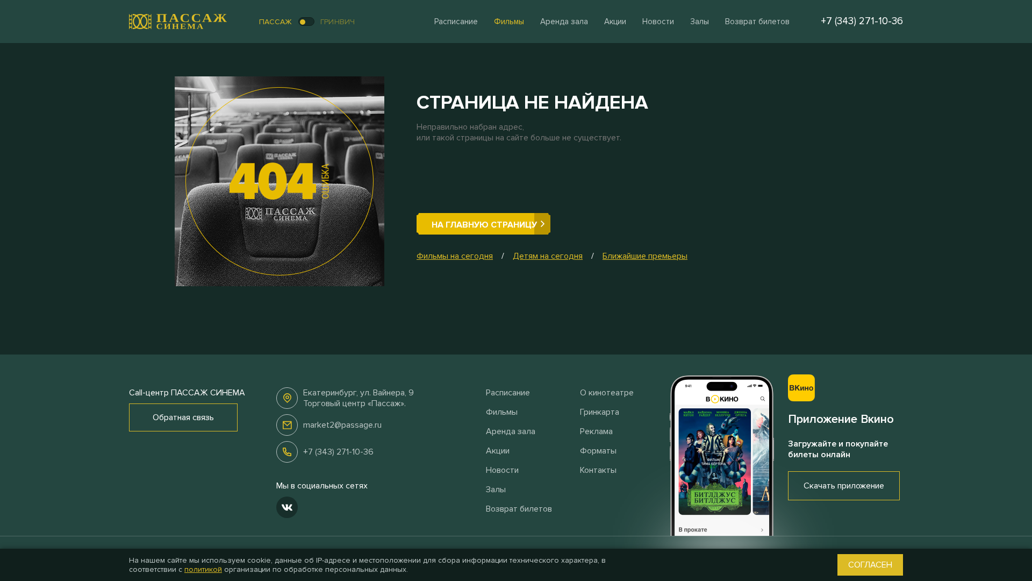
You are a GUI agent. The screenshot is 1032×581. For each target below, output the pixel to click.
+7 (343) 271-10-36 (338, 452)
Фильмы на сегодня (455, 256)
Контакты (598, 470)
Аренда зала (564, 21)
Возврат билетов (757, 21)
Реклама (596, 431)
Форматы (598, 450)
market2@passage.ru (342, 425)
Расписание (456, 21)
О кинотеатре (607, 392)
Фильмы (509, 21)
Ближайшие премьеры (645, 256)
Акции (615, 21)
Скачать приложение (844, 485)
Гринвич (337, 21)
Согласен (870, 564)
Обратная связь (183, 417)
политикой (203, 569)
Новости (658, 21)
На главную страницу (484, 224)
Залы (699, 21)
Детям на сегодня (548, 256)
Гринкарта (599, 412)
